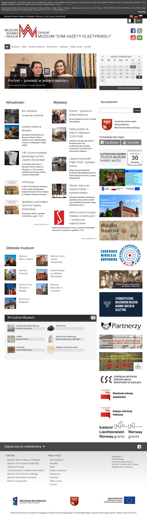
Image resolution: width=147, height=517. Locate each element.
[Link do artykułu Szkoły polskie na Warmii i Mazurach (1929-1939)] (59, 134)
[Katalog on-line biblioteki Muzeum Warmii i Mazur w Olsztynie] (120, 370)
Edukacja (64, 47)
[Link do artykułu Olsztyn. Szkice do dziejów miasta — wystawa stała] (59, 191)
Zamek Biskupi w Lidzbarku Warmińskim (25, 470)
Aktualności (52, 47)
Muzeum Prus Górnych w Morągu (22, 474)
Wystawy (15, 47)
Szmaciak (24, 348)
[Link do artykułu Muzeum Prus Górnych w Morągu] (10, 289)
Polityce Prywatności (67, 4)
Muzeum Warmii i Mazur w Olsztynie (19, 16)
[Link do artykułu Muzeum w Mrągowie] (10, 303)
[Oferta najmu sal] (120, 348)
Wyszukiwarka (109, 101)
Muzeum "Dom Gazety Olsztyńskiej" (23, 463)
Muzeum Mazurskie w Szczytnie (21, 477)
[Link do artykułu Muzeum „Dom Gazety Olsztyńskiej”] (42, 260)
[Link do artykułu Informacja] (12, 187)
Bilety (24, 47)
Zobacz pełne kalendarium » (129, 88)
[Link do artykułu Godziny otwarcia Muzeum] (12, 132)
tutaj (66, 10)
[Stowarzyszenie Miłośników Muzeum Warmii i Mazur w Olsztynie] (120, 316)
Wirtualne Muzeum (21, 317)
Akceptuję (142, 12)
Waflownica (61, 327)
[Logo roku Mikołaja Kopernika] (120, 266)
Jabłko (22, 337)
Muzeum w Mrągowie (17, 481)
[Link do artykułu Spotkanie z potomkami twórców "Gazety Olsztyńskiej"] (12, 207)
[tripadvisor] (139, 37)
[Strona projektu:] (120, 288)
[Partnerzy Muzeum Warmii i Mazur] (120, 330)
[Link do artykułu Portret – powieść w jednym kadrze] (50, 71)
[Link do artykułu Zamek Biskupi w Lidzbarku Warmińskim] (42, 274)
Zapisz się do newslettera (23, 446)
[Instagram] (139, 31)
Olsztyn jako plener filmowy (27, 327)
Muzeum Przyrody (15, 467)
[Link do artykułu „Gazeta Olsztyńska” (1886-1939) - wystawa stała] (59, 164)
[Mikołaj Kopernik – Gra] (120, 240)
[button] (7, 71)
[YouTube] (133, 38)
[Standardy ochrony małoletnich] (120, 402)
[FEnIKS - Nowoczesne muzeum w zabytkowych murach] (120, 190)
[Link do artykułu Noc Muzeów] (12, 116)
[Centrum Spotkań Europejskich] (120, 384)
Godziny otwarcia (37, 47)
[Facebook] (133, 31)
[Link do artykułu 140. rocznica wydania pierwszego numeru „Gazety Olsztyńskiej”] (12, 158)
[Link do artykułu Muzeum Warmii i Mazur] (10, 260)
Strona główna (56, 460)
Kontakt (87, 47)
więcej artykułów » (41, 224)
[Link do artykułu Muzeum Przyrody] (10, 274)
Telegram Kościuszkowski (67, 348)
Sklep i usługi (76, 47)
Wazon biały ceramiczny (67, 337)
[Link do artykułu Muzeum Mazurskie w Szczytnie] (42, 289)
